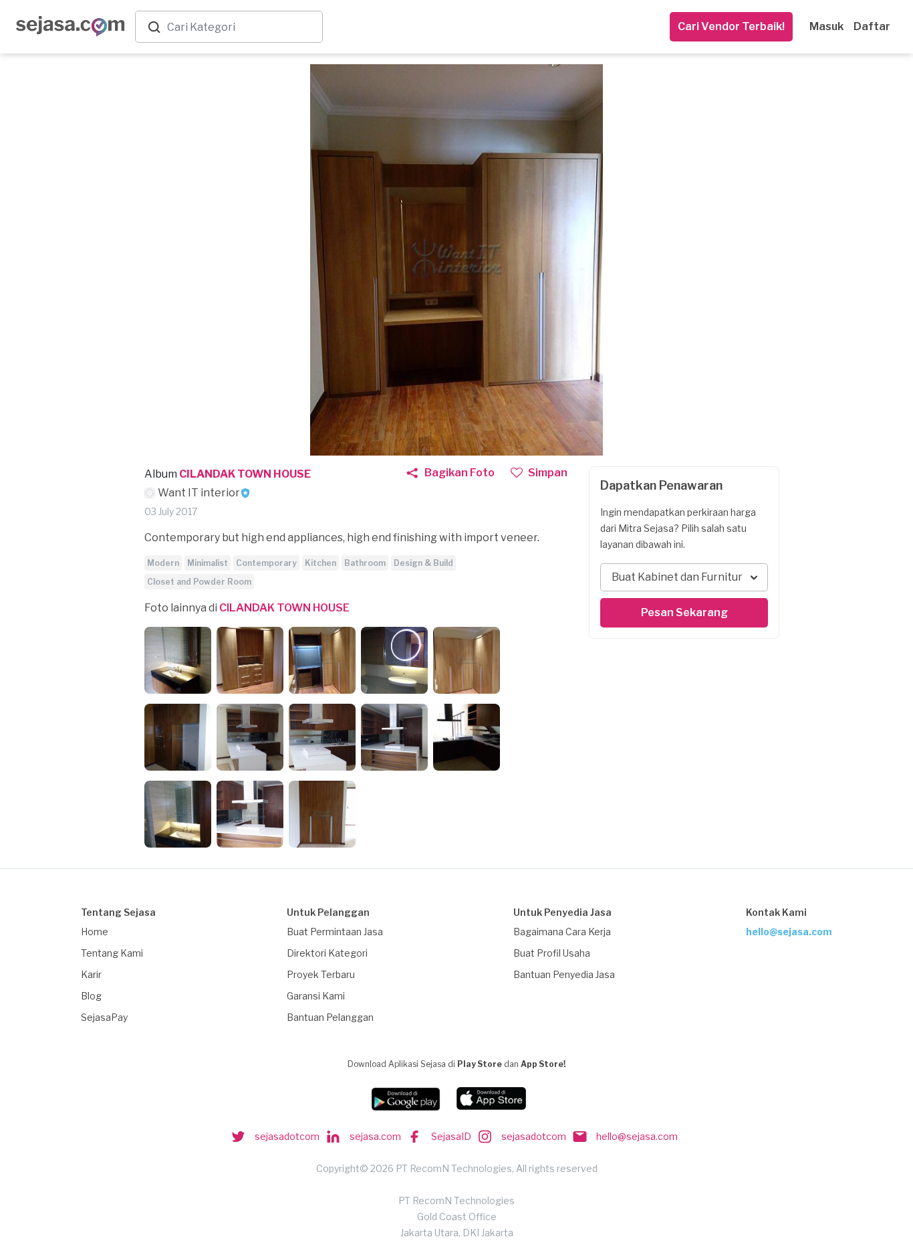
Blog (91, 995)
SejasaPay (104, 1017)
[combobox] (242, 27)
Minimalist (207, 563)
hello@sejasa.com (789, 931)
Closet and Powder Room (199, 582)
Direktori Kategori (327, 953)
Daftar (872, 26)
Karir (91, 974)
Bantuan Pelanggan (330, 1017)
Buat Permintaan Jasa (335, 931)
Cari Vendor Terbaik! (731, 26)
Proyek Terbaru (321, 974)
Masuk (826, 26)
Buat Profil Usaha (551, 953)
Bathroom (365, 563)
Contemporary (266, 563)
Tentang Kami (112, 953)
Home (94, 931)
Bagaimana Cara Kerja (562, 931)
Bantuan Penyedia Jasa (564, 974)
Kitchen (320, 563)
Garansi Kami (316, 995)
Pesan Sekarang (684, 612)
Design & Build (423, 563)
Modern (163, 563)
